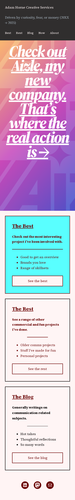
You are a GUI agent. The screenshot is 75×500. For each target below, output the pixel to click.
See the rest (37, 368)
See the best (37, 281)
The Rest (22, 308)
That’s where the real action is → (37, 130)
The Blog (23, 396)
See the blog (37, 457)
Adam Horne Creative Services (29, 7)
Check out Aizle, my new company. (37, 72)
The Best (22, 225)
